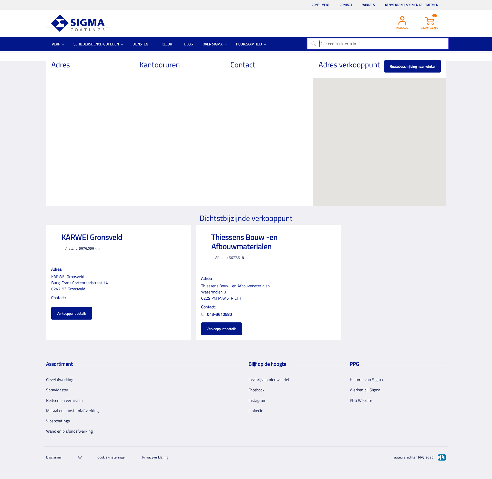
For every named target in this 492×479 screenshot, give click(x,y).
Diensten (140, 44)
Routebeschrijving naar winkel (412, 66)
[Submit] (313, 43)
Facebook (256, 390)
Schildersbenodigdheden (97, 44)
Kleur (167, 44)
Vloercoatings (58, 421)
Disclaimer (54, 457)
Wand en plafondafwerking (69, 431)
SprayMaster (57, 390)
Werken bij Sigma (365, 390)
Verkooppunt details (72, 313)
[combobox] (378, 43)
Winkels (368, 4)
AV (80, 457)
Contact (346, 4)
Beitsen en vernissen (64, 400)
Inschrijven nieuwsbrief (269, 379)
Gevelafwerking (59, 379)
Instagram (257, 400)
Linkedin (256, 410)
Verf (56, 44)
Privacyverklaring (155, 457)
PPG (421, 457)
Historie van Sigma (366, 379)
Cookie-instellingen (112, 457)
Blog (188, 44)
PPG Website (361, 400)
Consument (321, 4)
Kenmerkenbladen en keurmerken (411, 4)
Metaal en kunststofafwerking (72, 410)
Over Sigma (213, 44)
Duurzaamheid (249, 44)
